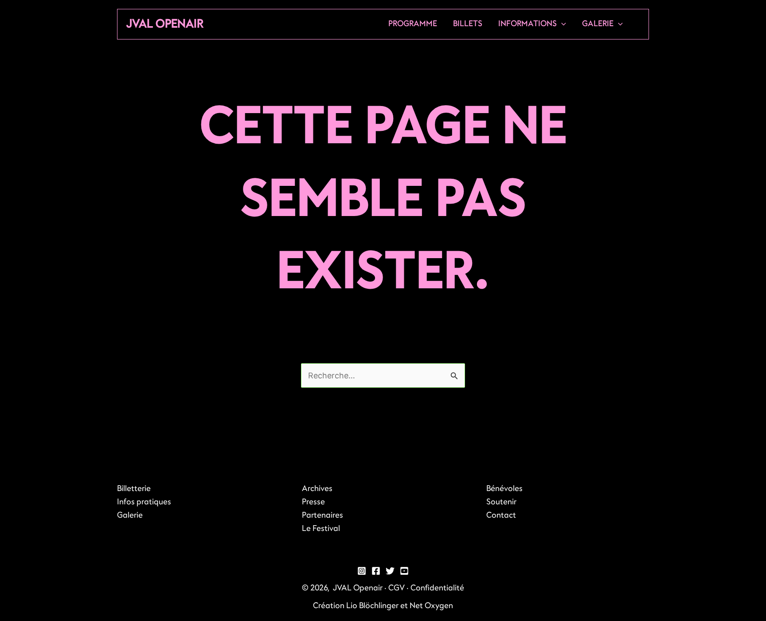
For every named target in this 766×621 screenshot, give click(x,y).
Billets (467, 23)
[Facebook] (375, 570)
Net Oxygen (431, 605)
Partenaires (322, 515)
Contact (501, 515)
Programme (412, 23)
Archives (317, 488)
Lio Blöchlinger (372, 605)
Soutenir (501, 501)
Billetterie (134, 488)
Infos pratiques (144, 501)
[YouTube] (404, 570)
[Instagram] (361, 570)
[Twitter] (390, 570)
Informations (527, 23)
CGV (396, 587)
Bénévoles (504, 488)
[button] (561, 24)
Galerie (598, 23)
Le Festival (321, 528)
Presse (313, 501)
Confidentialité (437, 587)
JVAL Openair (164, 23)
